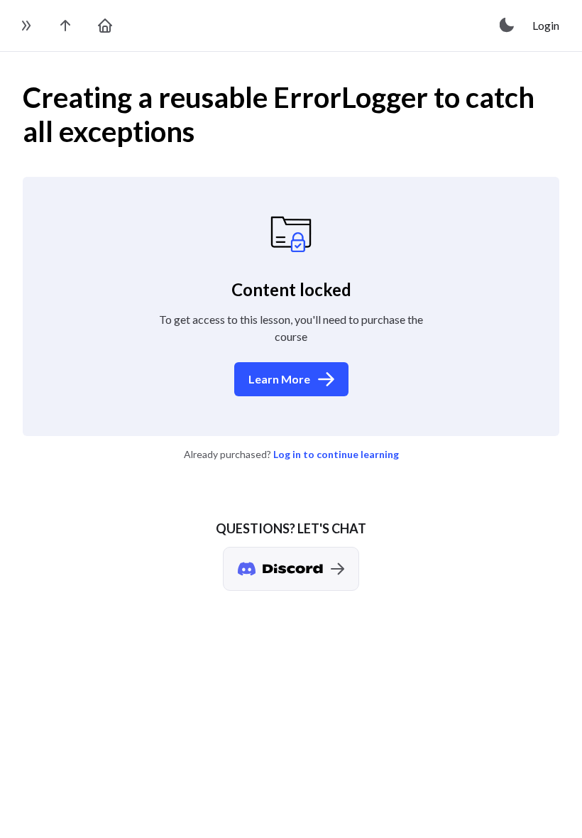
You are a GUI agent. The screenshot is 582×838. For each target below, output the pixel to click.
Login (545, 25)
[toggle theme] (507, 25)
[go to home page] (105, 25)
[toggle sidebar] (25, 25)
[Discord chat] (291, 569)
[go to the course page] (65, 25)
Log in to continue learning (336, 454)
